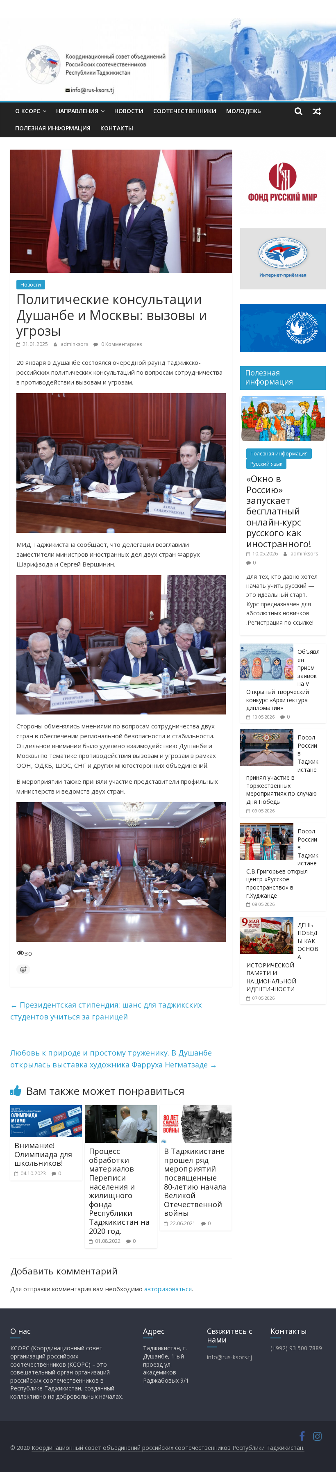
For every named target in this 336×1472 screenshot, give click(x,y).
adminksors (75, 344)
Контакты (116, 128)
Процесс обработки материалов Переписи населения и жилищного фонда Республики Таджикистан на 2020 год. (119, 1190)
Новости (128, 111)
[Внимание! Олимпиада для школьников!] (46, 1110)
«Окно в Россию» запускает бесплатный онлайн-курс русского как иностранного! (278, 510)
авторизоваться (168, 1289)
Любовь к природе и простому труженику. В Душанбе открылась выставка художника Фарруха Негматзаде (113, 1058)
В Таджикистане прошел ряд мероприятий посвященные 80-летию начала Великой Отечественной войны (195, 1182)
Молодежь (243, 111)
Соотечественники (184, 111)
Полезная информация (53, 128)
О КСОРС (27, 111)
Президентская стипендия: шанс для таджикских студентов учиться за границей (106, 1011)
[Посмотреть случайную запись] (317, 111)
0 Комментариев (121, 344)
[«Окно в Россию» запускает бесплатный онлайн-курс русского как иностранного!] (283, 400)
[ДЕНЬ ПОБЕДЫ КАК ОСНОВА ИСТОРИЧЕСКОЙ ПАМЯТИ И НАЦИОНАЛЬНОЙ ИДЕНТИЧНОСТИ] (266, 921)
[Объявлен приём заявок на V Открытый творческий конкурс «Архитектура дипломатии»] (266, 648)
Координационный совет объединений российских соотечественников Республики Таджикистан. (168, 1448)
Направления (77, 111)
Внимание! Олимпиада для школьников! (43, 1154)
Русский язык (266, 463)
